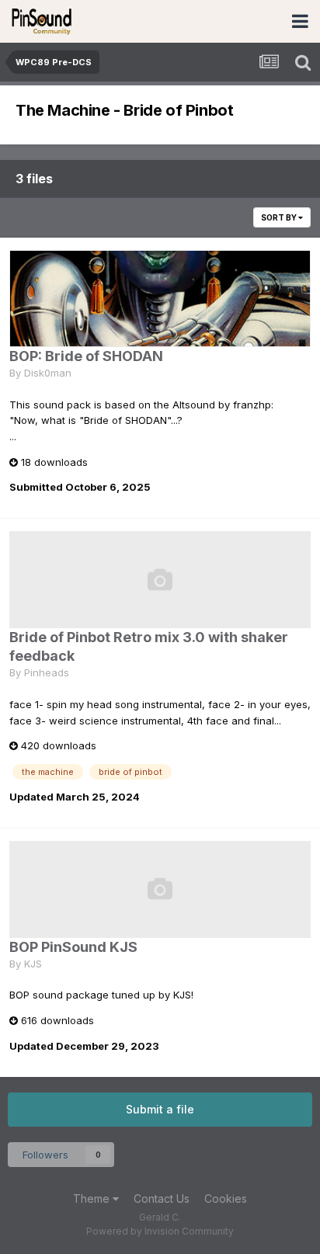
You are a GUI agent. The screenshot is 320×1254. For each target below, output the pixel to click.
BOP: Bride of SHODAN (86, 356)
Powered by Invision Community (160, 1231)
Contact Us (162, 1198)
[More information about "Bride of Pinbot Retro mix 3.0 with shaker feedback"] (160, 579)
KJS (33, 963)
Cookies (225, 1198)
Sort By (279, 217)
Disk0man (47, 372)
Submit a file (160, 1109)
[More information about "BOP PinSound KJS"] (160, 889)
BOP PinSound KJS (73, 947)
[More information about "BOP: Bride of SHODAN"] (160, 298)
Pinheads (46, 672)
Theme (93, 1198)
